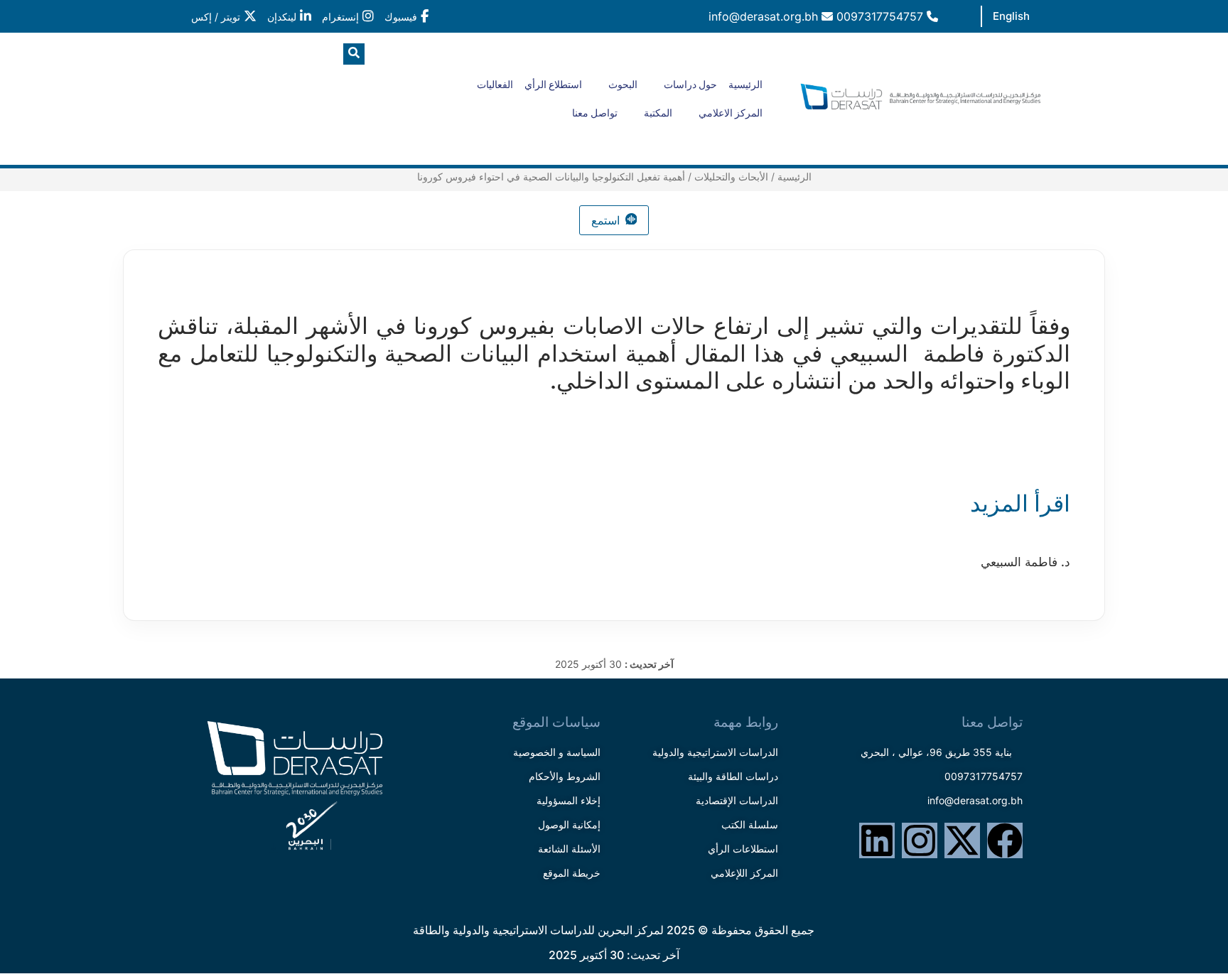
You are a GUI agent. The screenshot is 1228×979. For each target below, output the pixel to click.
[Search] (227, 113)
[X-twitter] (962, 840)
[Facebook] (1005, 840)
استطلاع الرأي (553, 84)
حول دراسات (690, 84)
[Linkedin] (877, 840)
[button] (354, 54)
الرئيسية (745, 84)
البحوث (622, 84)
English (1011, 16)
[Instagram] (919, 840)
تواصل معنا (595, 113)
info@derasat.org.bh (765, 16)
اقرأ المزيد (1014, 503)
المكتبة (658, 113)
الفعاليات (495, 84)
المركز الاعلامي (731, 113)
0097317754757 (881, 16)
